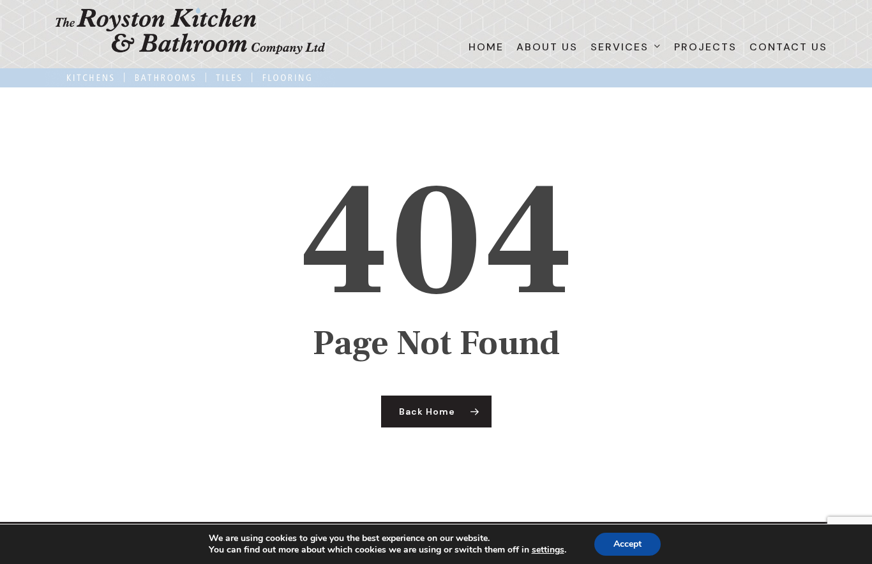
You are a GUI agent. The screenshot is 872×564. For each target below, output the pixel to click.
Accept (627, 544)
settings (548, 550)
